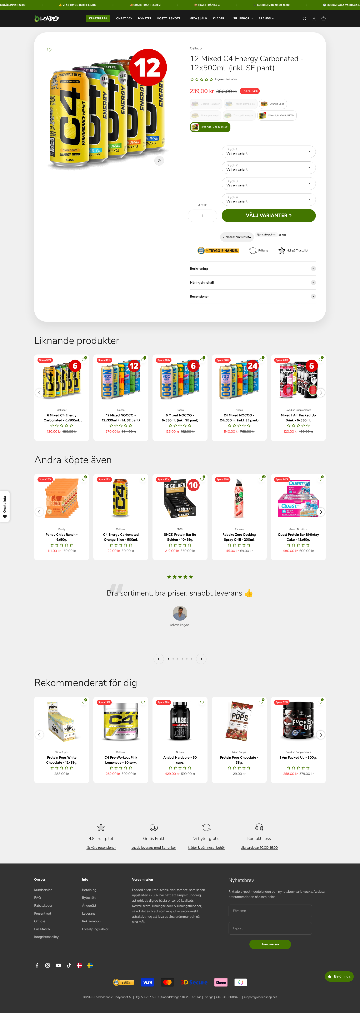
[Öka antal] (211, 216)
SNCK (180, 529)
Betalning (89, 890)
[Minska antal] (194, 216)
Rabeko (239, 529)
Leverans (88, 913)
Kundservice (43, 890)
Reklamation (91, 921)
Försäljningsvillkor (95, 929)
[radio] (206, 104)
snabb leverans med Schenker (153, 848)
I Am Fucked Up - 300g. (298, 757)
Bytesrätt (89, 898)
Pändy (61, 529)
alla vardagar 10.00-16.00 (259, 848)
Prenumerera (270, 944)
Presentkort (42, 913)
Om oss (39, 921)
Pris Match (42, 929)
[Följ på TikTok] (69, 965)
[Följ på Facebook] (37, 965)
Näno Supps (62, 752)
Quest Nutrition (298, 529)
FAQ (37, 898)
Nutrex (180, 752)
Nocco (121, 409)
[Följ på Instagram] (47, 965)
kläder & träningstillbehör (206, 848)
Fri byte (263, 250)
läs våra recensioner (101, 848)
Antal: (202, 205)
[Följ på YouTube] (58, 965)
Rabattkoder (43, 905)
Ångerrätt (89, 905)
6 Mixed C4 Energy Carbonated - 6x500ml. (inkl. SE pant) (62, 420)
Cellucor (196, 48)
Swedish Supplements (298, 409)
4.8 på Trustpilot (297, 250)
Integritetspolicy (46, 937)
